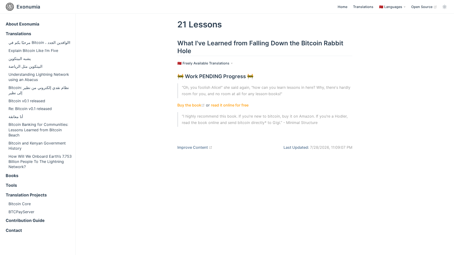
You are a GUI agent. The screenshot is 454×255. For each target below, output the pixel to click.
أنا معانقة (16, 116)
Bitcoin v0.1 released (27, 100)
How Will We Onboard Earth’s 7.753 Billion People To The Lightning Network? (40, 161)
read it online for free (230, 105)
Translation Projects (26, 194)
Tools (11, 185)
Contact (14, 230)
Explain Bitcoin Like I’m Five (33, 50)
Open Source (424, 6)
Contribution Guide (25, 220)
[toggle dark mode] (444, 6)
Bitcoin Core (20, 203)
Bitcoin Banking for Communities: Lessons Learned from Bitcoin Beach (38, 129)
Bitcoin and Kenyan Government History (37, 146)
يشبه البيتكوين (20, 58)
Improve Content (194, 147)
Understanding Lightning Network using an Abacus (39, 77)
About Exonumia (22, 23)
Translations (363, 7)
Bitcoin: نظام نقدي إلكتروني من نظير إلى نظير (39, 90)
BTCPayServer (21, 211)
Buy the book (191, 105)
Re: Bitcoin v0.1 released (30, 108)
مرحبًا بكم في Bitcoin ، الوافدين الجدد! (39, 42)
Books (12, 175)
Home (342, 7)
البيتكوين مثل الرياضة (25, 66)
